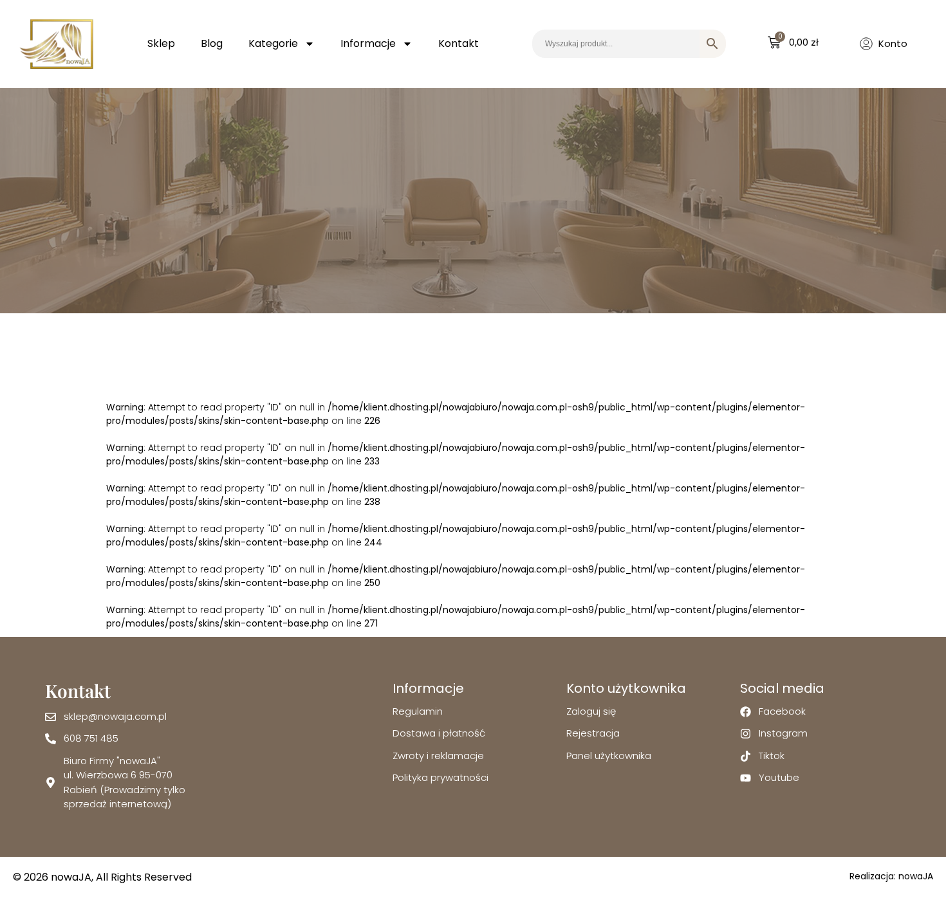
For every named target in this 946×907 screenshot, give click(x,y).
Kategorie (273, 43)
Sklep (161, 43)
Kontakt (458, 43)
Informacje (368, 43)
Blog (212, 43)
